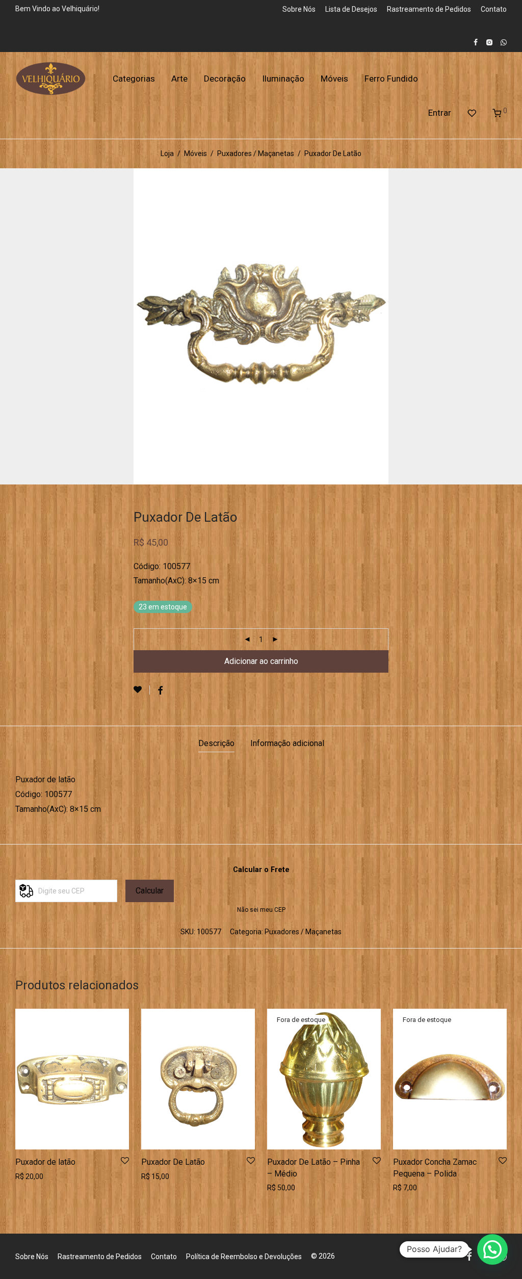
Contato (494, 9)
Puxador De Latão (173, 1162)
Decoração (225, 78)
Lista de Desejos (351, 9)
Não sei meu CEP (261, 909)
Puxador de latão (45, 1162)
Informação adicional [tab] (287, 743)
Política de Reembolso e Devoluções (244, 1256)
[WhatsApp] (504, 42)
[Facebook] (476, 42)
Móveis (334, 78)
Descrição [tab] (216, 743)
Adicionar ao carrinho (261, 661)
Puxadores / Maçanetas (255, 153)
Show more (30, 1176)
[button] (492, 1249)
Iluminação (283, 78)
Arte (179, 78)
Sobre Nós (299, 9)
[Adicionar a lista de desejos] (142, 690)
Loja (167, 153)
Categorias (134, 78)
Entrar (439, 113)
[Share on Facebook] (160, 691)
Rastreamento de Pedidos (429, 9)
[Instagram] (489, 42)
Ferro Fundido (391, 78)
